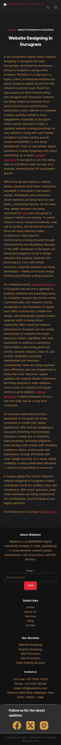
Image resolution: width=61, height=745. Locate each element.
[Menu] (55, 7)
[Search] (48, 7)
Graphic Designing (30, 649)
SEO (24, 213)
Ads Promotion (30, 658)
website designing (43, 284)
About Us (30, 611)
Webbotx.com (30, 740)
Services (30, 616)
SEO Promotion (30, 653)
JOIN (30, 585)
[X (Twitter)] (30, 725)
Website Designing (30, 644)
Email (30, 570)
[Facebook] (17, 725)
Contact (30, 625)
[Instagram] (44, 725)
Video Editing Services (30, 662)
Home (30, 607)
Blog (30, 620)
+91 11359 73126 (37, 679)
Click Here (50, 511)
